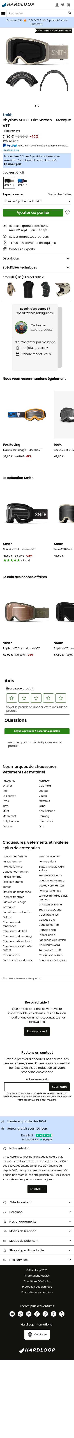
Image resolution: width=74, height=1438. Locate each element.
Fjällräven (44, 781)
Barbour (8, 826)
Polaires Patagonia (50, 875)
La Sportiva (9, 796)
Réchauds (9, 907)
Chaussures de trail (15, 931)
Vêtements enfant (50, 856)
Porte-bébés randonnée (18, 960)
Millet (6, 811)
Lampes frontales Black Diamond (53, 898)
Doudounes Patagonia (52, 960)
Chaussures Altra (49, 945)
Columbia (45, 786)
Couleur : (13, 172)
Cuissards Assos (49, 915)
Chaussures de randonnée (12, 924)
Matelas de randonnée (17, 892)
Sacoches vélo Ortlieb (52, 940)
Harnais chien (47, 930)
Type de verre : (13, 194)
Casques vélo (11, 955)
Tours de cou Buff (50, 950)
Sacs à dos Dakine (50, 910)
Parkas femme (12, 861)
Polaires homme (13, 882)
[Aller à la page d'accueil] (5, 978)
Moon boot (9, 816)
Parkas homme (12, 877)
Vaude (43, 796)
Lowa (6, 801)
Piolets (7, 917)
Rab (5, 791)
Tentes (7, 887)
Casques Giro (47, 920)
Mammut (44, 801)
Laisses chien (47, 935)
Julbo (42, 806)
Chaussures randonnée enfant (17, 948)
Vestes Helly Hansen (51, 886)
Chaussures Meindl (50, 904)
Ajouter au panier (33, 213)
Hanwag (44, 816)
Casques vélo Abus (51, 955)
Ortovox (7, 786)
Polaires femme (12, 867)
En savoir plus (12, 164)
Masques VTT (35, 979)
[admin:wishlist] (67, 213)
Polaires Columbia (50, 891)
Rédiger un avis (11, 131)
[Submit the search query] (70, 13)
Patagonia (9, 781)
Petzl (41, 826)
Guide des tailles (59, 194)
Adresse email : (37, 1079)
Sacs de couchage (14, 902)
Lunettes (20, 979)
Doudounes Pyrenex (51, 880)
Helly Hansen (11, 821)
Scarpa (43, 791)
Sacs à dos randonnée (17, 912)
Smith (7, 114)
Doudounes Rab (49, 925)
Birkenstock (46, 821)
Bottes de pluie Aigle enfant (51, 869)
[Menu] (3, 13)
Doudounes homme (15, 872)
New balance (47, 811)
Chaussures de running (17, 936)
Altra (5, 806)
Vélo (10, 979)
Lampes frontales (13, 897)
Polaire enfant (47, 861)
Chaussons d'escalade (17, 941)
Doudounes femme (15, 856)
